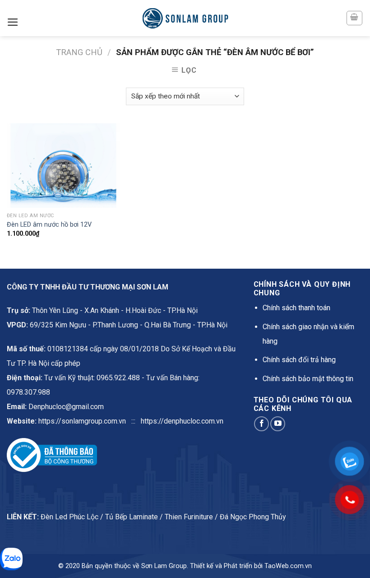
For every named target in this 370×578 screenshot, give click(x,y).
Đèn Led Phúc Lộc (69, 517)
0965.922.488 (118, 377)
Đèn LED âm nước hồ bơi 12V (49, 224)
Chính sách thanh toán (296, 307)
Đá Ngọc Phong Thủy (253, 517)
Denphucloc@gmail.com (66, 406)
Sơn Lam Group (164, 566)
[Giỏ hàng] (355, 18)
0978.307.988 (28, 392)
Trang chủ (79, 52)
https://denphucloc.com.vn (182, 421)
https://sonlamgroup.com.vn (82, 421)
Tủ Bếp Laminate (131, 517)
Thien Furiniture (189, 517)
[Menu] (13, 22)
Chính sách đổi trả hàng (299, 359)
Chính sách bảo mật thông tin (308, 378)
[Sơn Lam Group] (185, 18)
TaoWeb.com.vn (288, 566)
